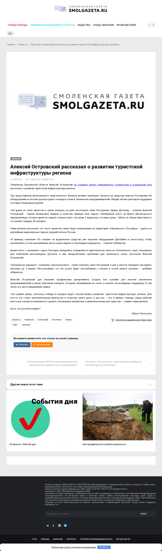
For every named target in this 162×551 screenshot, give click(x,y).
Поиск (143, 514)
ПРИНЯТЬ (104, 547)
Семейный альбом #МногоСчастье (52, 25)
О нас (34, 539)
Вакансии (58, 539)
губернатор (29, 320)
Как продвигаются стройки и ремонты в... (105, 444)
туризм (68, 320)
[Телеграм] (65, 525)
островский (42, 320)
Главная (10, 44)
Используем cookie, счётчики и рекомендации (73, 547)
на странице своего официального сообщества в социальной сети (113, 184)
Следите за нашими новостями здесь (133, 320)
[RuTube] (59, 525)
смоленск (16, 320)
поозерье (26, 325)
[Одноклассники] (53, 525)
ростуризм (56, 320)
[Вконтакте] (47, 525)
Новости (23, 44)
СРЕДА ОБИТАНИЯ (103, 25)
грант (15, 325)
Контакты (71, 539)
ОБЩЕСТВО (83, 25)
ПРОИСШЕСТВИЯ (126, 25)
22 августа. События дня (22, 444)
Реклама (45, 539)
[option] (44, 421)
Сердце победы (18, 25)
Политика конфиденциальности (96, 539)
